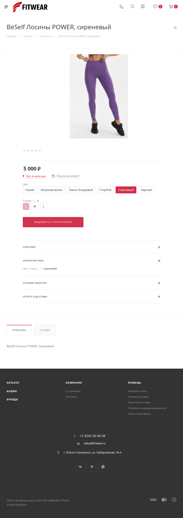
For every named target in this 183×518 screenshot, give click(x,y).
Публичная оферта (139, 413)
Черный (146, 190)
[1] (24, 150)
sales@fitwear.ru (95, 443)
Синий (29, 190)
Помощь (134, 382)
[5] (39, 150)
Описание (19, 330)
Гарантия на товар (139, 402)
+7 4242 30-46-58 (92, 435)
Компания (74, 382)
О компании (73, 391)
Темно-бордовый (81, 190)
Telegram (91, 467)
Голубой (105, 190)
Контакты (71, 396)
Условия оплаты (137, 391)
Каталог (13, 382)
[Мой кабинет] (143, 7)
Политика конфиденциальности (147, 408)
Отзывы (45, 330)
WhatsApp (103, 467)
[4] (35, 150)
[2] (28, 150)
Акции (12, 391)
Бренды (12, 399)
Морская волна (51, 190)
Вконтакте (80, 467)
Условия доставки (138, 396)
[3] (32, 150)
